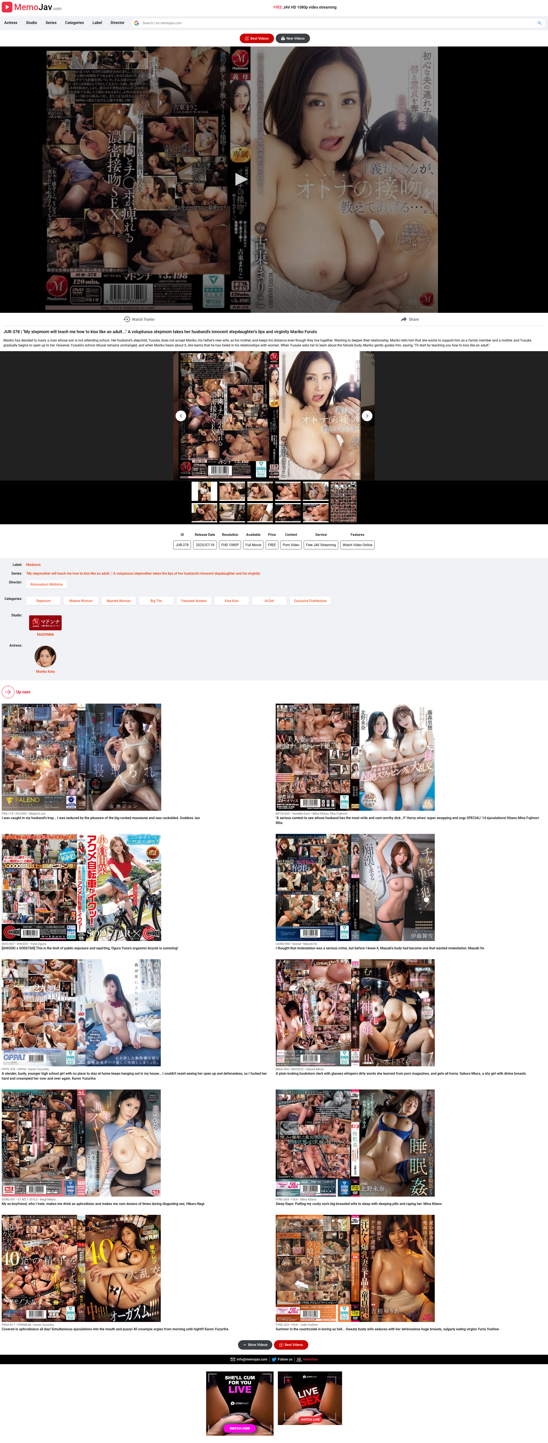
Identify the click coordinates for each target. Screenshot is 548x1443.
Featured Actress (194, 601)
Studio (31, 22)
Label (97, 22)
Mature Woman (81, 601)
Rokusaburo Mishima (46, 584)
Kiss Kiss (231, 601)
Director (117, 22)
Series (51, 22)
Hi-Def (269, 601)
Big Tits (156, 601)
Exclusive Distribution (310, 601)
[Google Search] (540, 23)
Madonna (33, 565)
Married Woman (119, 601)
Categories (74, 22)
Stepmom (43, 601)
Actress (10, 22)
